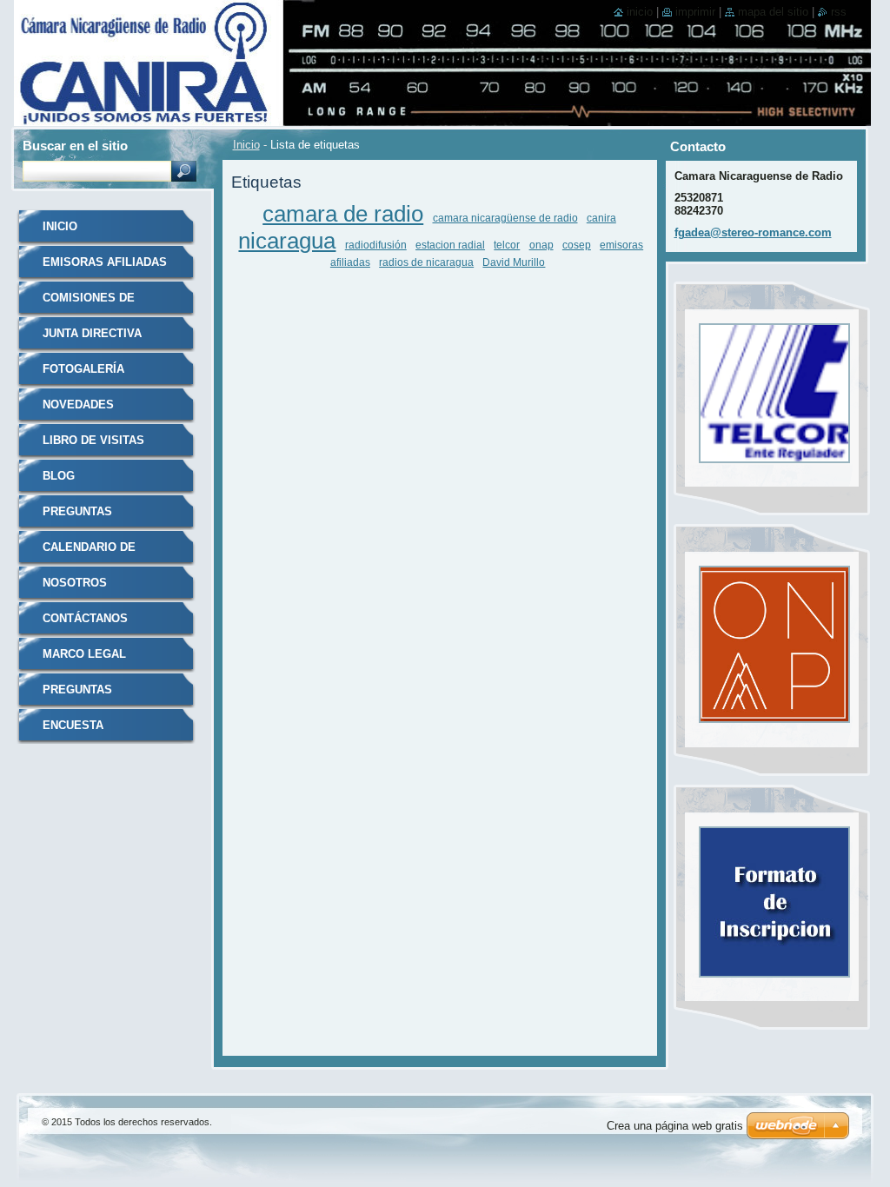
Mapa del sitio (773, 11)
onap (541, 244)
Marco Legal (84, 653)
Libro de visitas (93, 440)
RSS (839, 11)
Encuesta (73, 725)
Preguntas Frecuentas (80, 695)
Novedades (78, 404)
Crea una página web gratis (675, 1125)
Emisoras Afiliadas (105, 262)
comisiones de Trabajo (89, 303)
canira (601, 217)
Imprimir (695, 11)
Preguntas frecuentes (81, 517)
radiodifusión (376, 244)
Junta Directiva (92, 333)
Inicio (246, 144)
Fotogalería (83, 368)
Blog (59, 475)
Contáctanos (85, 618)
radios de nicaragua (426, 262)
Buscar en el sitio (75, 145)
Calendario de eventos (89, 553)
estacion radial (450, 244)
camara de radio (342, 214)
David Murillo (513, 262)
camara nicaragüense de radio (505, 217)
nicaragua (286, 241)
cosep (576, 244)
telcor (507, 244)
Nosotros (75, 582)
